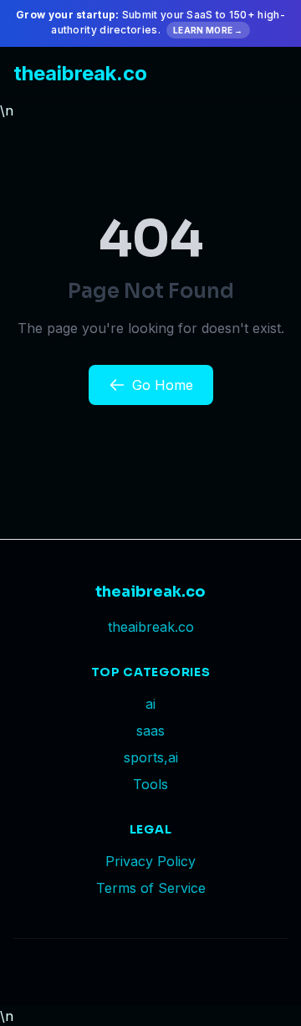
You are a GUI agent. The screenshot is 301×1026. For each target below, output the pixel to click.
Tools (150, 784)
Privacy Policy (150, 861)
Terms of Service (151, 888)
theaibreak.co (80, 73)
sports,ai (151, 757)
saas (150, 730)
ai (150, 703)
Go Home (162, 385)
